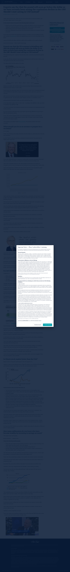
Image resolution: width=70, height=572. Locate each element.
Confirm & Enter (47, 324)
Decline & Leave (37, 324)
